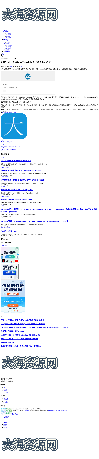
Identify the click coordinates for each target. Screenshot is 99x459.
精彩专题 (8, 37)
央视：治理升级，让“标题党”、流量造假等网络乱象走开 (22, 320)
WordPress (3, 186)
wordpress (4, 112)
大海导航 (7, 50)
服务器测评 (9, 45)
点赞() (11, 142)
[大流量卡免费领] (13, 313)
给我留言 (8, 48)
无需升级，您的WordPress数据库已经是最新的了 (19, 339)
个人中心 (5, 387)
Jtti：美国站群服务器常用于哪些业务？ (16, 161)
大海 (2, 140)
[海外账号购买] (10, 262)
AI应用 (8, 40)
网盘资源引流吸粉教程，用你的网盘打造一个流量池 (21, 346)
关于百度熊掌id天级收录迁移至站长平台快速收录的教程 (22, 180)
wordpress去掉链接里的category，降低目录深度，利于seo (23, 324)
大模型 (8, 42)
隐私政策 (5, 402)
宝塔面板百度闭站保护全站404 (12, 331)
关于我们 (5, 401)
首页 (6, 30)
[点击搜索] (15, 58)
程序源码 (8, 34)
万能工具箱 (7, 51)
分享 (3, 142)
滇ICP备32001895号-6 (61, 410)
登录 (4, 54)
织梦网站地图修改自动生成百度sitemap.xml (17, 199)
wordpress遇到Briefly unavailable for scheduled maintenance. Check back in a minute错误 (34, 221)
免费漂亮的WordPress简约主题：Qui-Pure (17, 190)
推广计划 (5, 392)
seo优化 (10, 66)
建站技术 (13, 112)
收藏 (7, 142)
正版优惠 (8, 47)
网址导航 (5, 390)
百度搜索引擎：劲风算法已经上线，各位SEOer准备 (20, 335)
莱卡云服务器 (51, 410)
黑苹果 (8, 36)
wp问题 (9, 112)
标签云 (5, 389)
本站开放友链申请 (7, 342)
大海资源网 (26, 410)
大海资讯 (7, 31)
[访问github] (10, 279)
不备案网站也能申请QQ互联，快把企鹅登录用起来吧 (21, 170)
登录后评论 (4, 245)
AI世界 (6, 39)
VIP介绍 (5, 398)
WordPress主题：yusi (9, 231)
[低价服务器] (13, 296)
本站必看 (7, 43)
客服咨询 (5, 399)
